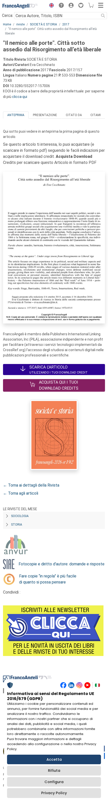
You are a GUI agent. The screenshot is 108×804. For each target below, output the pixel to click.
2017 (65, 24)
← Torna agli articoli (20, 493)
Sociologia (20, 516)
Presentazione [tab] (45, 115)
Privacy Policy (54, 792)
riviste (20, 24)
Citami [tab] (95, 115)
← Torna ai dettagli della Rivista (31, 485)
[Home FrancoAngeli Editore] (20, 6)
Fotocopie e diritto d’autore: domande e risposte (61, 564)
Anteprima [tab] (15, 115)
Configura (54, 781)
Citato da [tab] (74, 115)
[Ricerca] (103, 15)
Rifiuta (54, 770)
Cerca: (7, 15)
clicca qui (19, 97)
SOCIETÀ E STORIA (43, 24)
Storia (16, 524)
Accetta (54, 759)
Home (7, 24)
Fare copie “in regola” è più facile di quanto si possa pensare (47, 579)
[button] (50, 6)
